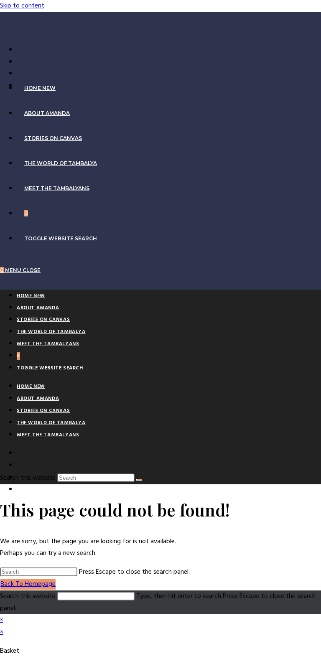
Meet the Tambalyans (48, 344)
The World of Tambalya (51, 332)
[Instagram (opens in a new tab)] (21, 490)
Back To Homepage (28, 584)
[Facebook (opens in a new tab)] (21, 61)
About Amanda (38, 308)
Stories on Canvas (43, 319)
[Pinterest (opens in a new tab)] (21, 73)
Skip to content (22, 5)
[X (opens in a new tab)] (21, 49)
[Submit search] (139, 480)
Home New (31, 296)
